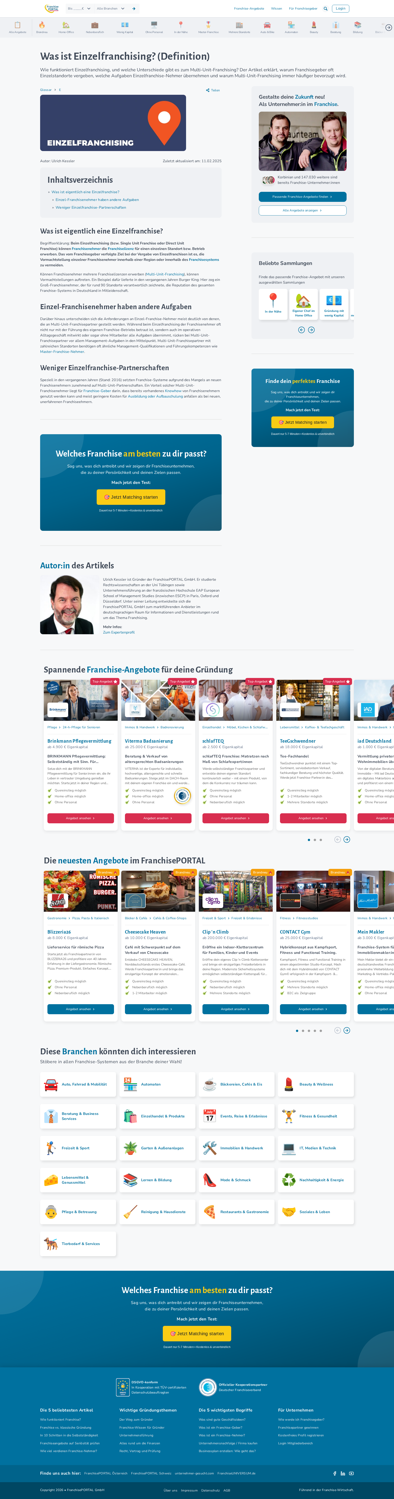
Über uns (170, 1490)
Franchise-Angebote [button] (249, 8)
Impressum (189, 1490)
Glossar (46, 90)
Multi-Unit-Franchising (165, 274)
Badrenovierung (172, 727)
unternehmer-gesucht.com (194, 1473)
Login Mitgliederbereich (295, 1443)
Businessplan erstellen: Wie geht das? (227, 1451)
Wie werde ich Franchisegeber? (301, 1419)
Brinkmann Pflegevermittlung (79, 741)
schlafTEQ (213, 741)
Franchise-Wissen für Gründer (141, 1427)
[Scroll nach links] (37, 27)
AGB (226, 1490)
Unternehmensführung (136, 1435)
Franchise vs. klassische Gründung (65, 1427)
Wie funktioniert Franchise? (60, 1419)
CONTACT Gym (295, 931)
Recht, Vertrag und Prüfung (139, 1451)
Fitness (285, 918)
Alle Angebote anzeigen (301, 210)
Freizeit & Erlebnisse (246, 918)
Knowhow (173, 390)
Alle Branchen (107, 8)
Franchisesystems (204, 259)
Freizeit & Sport (214, 918)
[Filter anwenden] (134, 9)
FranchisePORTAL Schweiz (151, 1473)
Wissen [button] (276, 8)
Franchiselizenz (121, 248)
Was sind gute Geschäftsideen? (222, 1419)
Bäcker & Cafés (136, 918)
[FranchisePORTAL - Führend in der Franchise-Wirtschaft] (51, 9)
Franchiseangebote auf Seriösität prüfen (70, 1443)
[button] (325, 8)
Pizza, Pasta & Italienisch (90, 918)
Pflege (52, 727)
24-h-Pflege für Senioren (81, 727)
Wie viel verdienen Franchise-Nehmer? (68, 1451)
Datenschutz (210, 1490)
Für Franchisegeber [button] (303, 8)
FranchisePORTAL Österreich (105, 1473)
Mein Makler (371, 931)
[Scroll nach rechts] (388, 27)
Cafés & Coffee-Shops (170, 918)
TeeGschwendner (298, 741)
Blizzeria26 (59, 931)
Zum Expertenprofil (119, 632)
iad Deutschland (375, 741)
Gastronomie (57, 918)
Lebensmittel (289, 727)
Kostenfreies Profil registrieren (301, 1435)
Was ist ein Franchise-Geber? (220, 1427)
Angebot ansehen (79, 818)
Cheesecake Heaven (145, 931)
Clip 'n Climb (215, 931)
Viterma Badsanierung (149, 741)
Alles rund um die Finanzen (139, 1443)
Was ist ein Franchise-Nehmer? (222, 1435)
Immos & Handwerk (140, 727)
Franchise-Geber (97, 390)
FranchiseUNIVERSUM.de (236, 1473)
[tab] (309, 840)
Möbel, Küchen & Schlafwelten (250, 727)
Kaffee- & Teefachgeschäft (324, 727)
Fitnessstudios (307, 918)
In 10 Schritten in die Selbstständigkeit (69, 1435)
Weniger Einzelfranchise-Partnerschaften (91, 207)
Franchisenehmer (86, 248)
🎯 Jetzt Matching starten (131, 497)
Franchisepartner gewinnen (298, 1427)
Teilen (215, 90)
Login (340, 8)
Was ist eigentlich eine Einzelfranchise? (85, 192)
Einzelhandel (211, 727)
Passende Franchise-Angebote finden (300, 197)
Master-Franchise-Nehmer (62, 351)
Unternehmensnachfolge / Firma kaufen (228, 1443)
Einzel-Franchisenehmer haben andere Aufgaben (97, 199)
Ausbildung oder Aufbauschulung (155, 396)
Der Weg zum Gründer (136, 1419)
